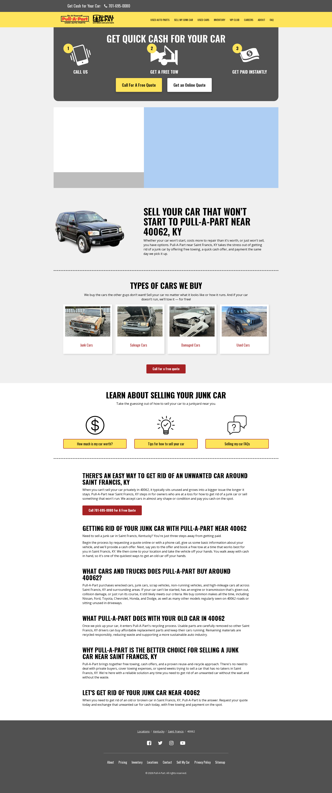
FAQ (272, 20)
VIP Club (234, 20)
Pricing (123, 762)
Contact (167, 762)
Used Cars (203, 20)
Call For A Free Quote (139, 85)
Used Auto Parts (159, 20)
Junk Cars (86, 344)
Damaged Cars (191, 344)
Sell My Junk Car (183, 20)
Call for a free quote (166, 369)
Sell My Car (183, 762)
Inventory (219, 20)
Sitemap (220, 762)
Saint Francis (176, 731)
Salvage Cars (139, 344)
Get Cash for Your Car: (98, 5)
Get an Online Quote (189, 85)
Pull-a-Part (101, 19)
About (261, 20)
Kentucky (158, 731)
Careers (248, 20)
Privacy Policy (202, 762)
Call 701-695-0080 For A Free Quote (112, 510)
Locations (143, 731)
